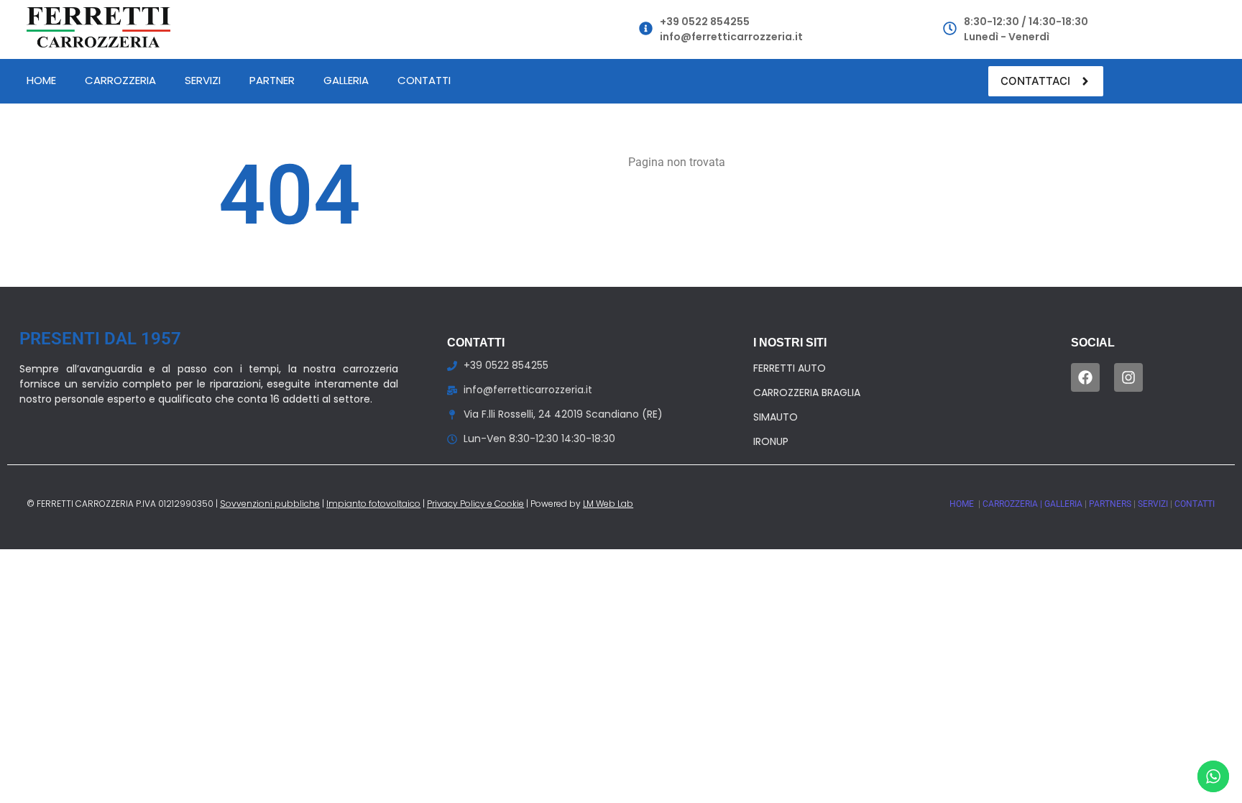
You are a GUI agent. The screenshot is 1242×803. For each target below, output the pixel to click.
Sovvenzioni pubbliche (270, 503)
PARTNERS (1111, 504)
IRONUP (770, 441)
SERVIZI (1154, 504)
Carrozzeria (120, 80)
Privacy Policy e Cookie (475, 503)
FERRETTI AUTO (789, 368)
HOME (962, 504)
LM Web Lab (608, 503)
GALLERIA (1064, 504)
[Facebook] (1085, 377)
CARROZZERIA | (1013, 504)
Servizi (203, 80)
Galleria (346, 80)
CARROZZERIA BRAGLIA (806, 392)
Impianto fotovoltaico (373, 503)
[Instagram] (1128, 377)
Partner (272, 80)
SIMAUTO (775, 417)
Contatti (424, 80)
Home (41, 80)
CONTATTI (1194, 504)
